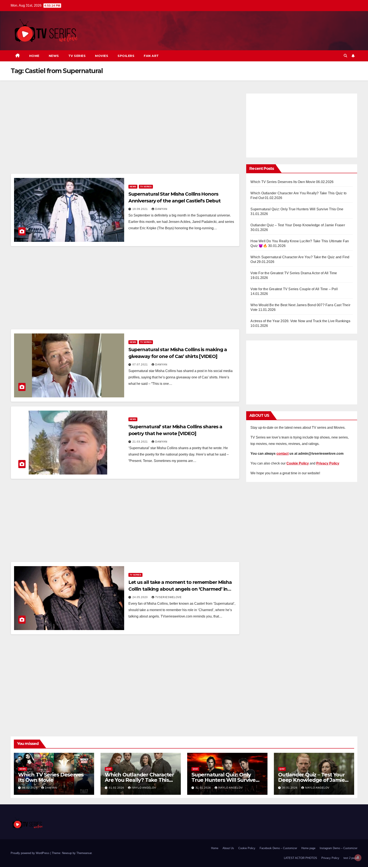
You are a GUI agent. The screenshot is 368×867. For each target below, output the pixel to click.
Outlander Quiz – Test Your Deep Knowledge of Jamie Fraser (297, 225)
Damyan (161, 209)
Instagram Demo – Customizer (338, 848)
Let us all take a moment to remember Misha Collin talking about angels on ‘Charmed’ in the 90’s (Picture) (180, 589)
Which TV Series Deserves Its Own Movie (282, 182)
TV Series (77, 56)
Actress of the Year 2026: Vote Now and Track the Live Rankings (300, 321)
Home (34, 56)
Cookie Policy (246, 848)
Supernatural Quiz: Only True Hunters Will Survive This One (296, 209)
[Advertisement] (125, 132)
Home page (308, 848)
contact (282, 453)
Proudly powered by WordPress (30, 853)
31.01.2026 (204, 787)
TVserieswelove (168, 597)
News (54, 56)
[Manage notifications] (358, 857)
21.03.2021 (140, 441)
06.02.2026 (30, 787)
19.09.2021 (140, 209)
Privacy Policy (330, 858)
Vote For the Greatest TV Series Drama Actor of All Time (293, 273)
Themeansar (84, 853)
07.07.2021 (140, 364)
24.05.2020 (140, 597)
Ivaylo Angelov (144, 787)
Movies (101, 56)
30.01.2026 (290, 787)
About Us (228, 848)
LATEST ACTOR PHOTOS (300, 858)
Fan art (151, 56)
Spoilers (126, 56)
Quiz (108, 769)
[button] (345, 56)
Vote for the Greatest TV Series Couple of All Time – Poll (294, 289)
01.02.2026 (117, 787)
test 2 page (350, 858)
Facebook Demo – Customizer (278, 848)
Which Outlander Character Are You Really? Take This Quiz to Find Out (139, 780)
